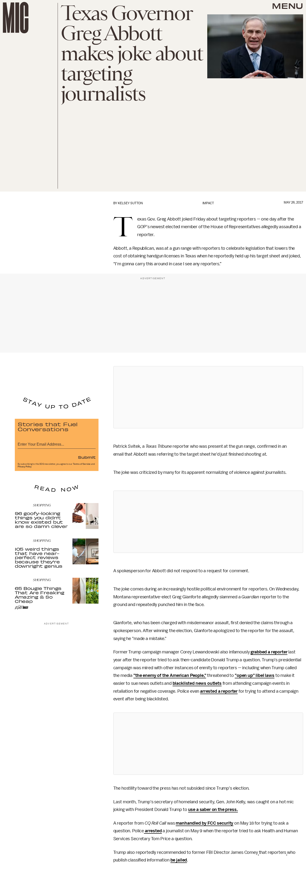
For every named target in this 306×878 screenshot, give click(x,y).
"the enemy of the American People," (169, 675)
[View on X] (208, 397)
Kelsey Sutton (130, 203)
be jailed (178, 860)
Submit (87, 457)
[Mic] (15, 17)
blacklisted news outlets (197, 683)
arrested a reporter (219, 691)
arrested (153, 830)
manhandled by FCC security (204, 823)
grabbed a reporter (269, 652)
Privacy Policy (25, 466)
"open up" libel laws (254, 675)
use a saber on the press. (213, 809)
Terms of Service (82, 464)
